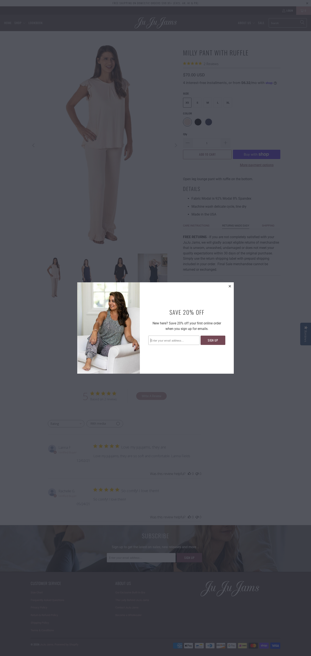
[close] (230, 286)
